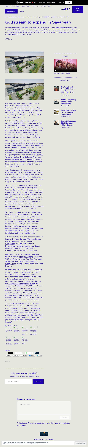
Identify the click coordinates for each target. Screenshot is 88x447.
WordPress (49, 439)
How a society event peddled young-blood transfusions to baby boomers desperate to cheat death (33, 331)
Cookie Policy (34, 443)
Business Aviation (32, 17)
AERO (66, 9)
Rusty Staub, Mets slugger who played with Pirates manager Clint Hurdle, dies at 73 (9, 342)
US (34, 121)
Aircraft (8, 17)
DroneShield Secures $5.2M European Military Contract (68, 123)
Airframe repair (19, 17)
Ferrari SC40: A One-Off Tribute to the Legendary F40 (68, 112)
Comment (64, 417)
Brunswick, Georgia (26, 257)
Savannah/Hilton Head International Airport (21, 108)
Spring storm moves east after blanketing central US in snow (17, 342)
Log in (22, 11)
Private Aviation (62, 17)
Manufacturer (45, 17)
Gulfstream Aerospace (13, 103)
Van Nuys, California (24, 157)
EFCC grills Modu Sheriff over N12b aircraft (25, 341)
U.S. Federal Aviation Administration (21, 283)
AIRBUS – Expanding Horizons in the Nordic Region (68, 102)
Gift (68, 2)
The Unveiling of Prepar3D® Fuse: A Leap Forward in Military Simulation (68, 90)
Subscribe (11, 11)
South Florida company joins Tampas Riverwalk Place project (25, 331)
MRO (53, 17)
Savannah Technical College (29, 177)
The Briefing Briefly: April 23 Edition (9, 330)
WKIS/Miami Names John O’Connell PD (17, 330)
